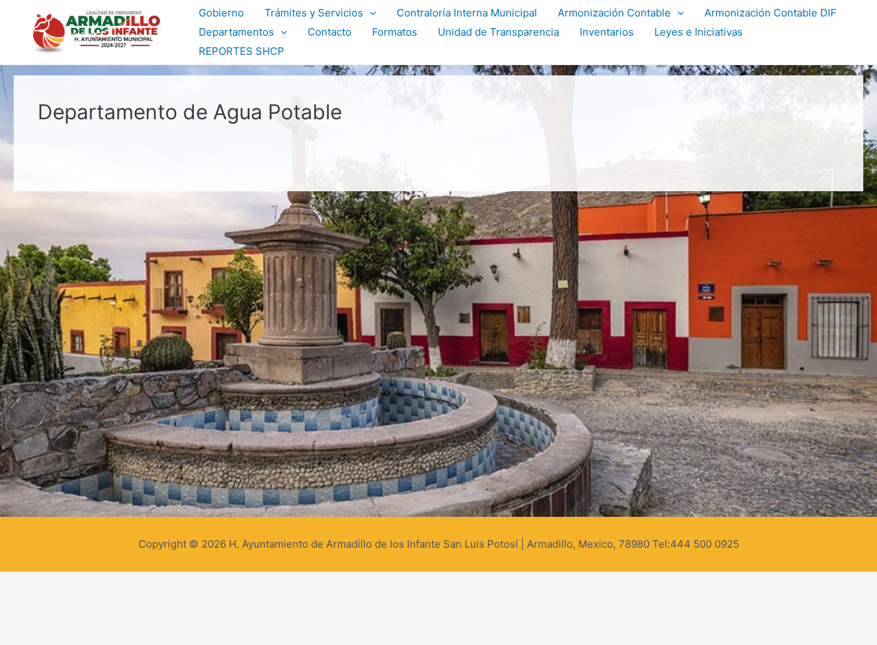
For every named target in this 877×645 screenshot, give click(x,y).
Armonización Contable (614, 12)
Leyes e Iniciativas (698, 31)
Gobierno (221, 12)
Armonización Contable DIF (770, 12)
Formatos (394, 31)
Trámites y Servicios (313, 12)
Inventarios (607, 31)
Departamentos (236, 31)
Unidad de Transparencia (498, 31)
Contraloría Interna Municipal (467, 12)
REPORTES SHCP (241, 51)
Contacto (329, 31)
